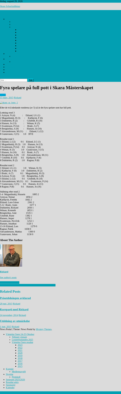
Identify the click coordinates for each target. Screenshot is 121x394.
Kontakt (9, 53)
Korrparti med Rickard (14, 309)
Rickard (17, 97)
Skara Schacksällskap (10, 6)
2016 (20, 48)
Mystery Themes (43, 329)
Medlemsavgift (19, 56)
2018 (20, 43)
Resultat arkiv (12, 67)
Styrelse (9, 59)
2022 (20, 32)
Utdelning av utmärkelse (15, 321)
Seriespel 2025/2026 (15, 64)
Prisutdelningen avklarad (15, 298)
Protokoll (16, 61)
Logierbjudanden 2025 (22, 24)
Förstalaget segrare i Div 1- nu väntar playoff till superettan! (27, 285)
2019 (20, 40)
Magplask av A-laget (9, 282)
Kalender (10, 72)
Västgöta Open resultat (22, 27)
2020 (20, 37)
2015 (20, 51)
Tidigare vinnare (19, 21)
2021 (20, 35)
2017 (20, 45)
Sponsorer (10, 69)
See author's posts (8, 277)
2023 (20, 29)
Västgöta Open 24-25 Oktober (20, 19)
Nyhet (3, 95)
